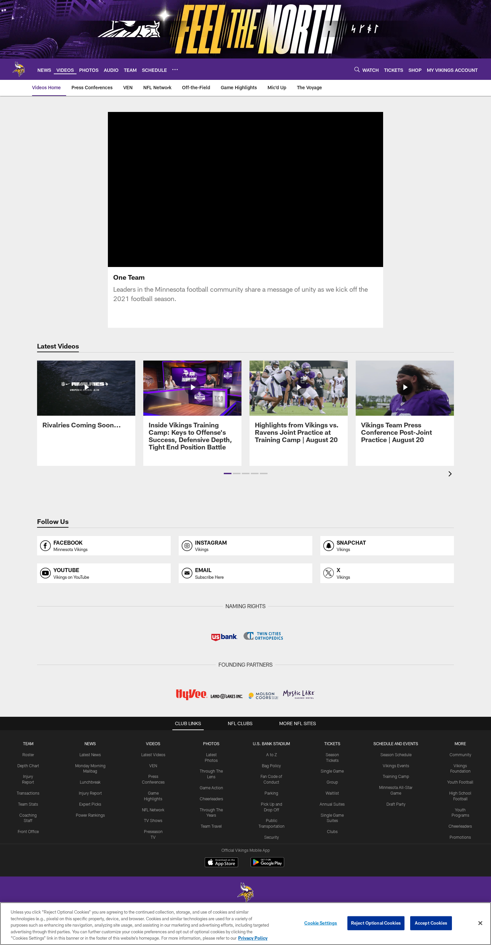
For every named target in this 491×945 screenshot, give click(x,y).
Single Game (332, 771)
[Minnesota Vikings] (245, 893)
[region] (245, 923)
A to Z (271, 754)
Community (460, 754)
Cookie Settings (320, 923)
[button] (227, 473)
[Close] (480, 923)
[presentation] (451, 474)
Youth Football (460, 782)
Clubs (332, 831)
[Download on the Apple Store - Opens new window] (221, 863)
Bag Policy (271, 765)
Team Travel (211, 826)
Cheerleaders (211, 798)
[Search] (357, 69)
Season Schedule (396, 754)
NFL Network (153, 809)
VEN (153, 765)
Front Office (28, 831)
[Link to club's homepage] (19, 69)
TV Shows (153, 820)
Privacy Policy (253, 938)
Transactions (28, 793)
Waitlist (332, 793)
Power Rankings (90, 815)
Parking (271, 793)
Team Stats (28, 804)
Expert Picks (90, 804)
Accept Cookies (431, 923)
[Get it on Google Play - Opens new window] (267, 865)
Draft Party (395, 804)
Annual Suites (332, 804)
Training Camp (396, 776)
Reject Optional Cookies (376, 923)
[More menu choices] (175, 69)
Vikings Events (396, 765)
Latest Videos (153, 754)
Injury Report (90, 793)
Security (271, 837)
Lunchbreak (90, 782)
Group (332, 782)
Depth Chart (28, 765)
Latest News (90, 754)
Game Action (211, 787)
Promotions (460, 837)
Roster (28, 754)
